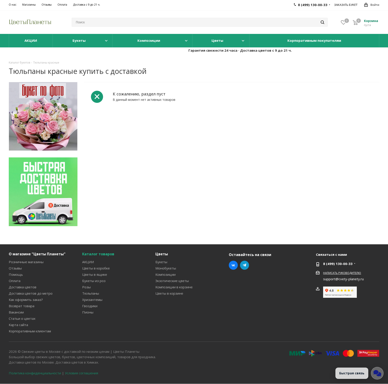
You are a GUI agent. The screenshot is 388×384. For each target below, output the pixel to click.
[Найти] (322, 22)
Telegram (244, 265)
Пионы (87, 312)
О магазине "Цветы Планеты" (37, 254)
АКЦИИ (88, 262)
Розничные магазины (26, 262)
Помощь (16, 274)
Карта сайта (18, 324)
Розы (86, 287)
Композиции (165, 274)
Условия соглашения (81, 373)
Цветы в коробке (96, 268)
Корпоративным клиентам (30, 331)
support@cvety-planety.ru (343, 279)
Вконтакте (233, 265)
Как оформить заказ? (26, 299)
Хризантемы (92, 299)
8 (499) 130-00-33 (338, 263)
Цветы (161, 254)
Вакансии (16, 312)
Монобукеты (165, 268)
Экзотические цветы (172, 280)
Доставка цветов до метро (31, 293)
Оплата (14, 280)
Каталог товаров (98, 254)
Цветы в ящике (94, 274)
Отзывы (15, 268)
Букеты (161, 262)
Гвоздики (89, 306)
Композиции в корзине (174, 287)
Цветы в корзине (169, 293)
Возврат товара (21, 306)
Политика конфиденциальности (35, 373)
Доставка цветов (22, 287)
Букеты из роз (94, 280)
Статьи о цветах (22, 318)
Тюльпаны (90, 293)
